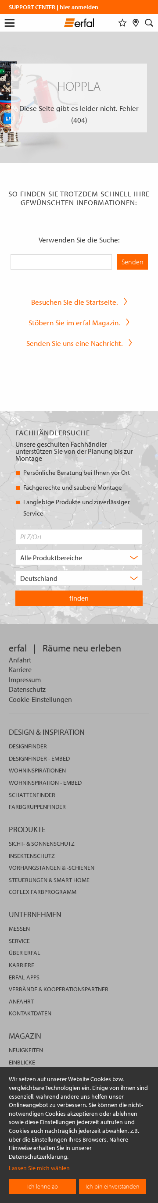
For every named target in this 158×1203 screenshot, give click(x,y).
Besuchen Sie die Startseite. (74, 301)
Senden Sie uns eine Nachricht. (74, 343)
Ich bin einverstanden (113, 1186)
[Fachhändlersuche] (136, 23)
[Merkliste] (122, 23)
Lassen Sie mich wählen (39, 1168)
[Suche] (149, 23)
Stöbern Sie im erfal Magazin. (74, 322)
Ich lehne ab (42, 1186)
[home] (79, 24)
